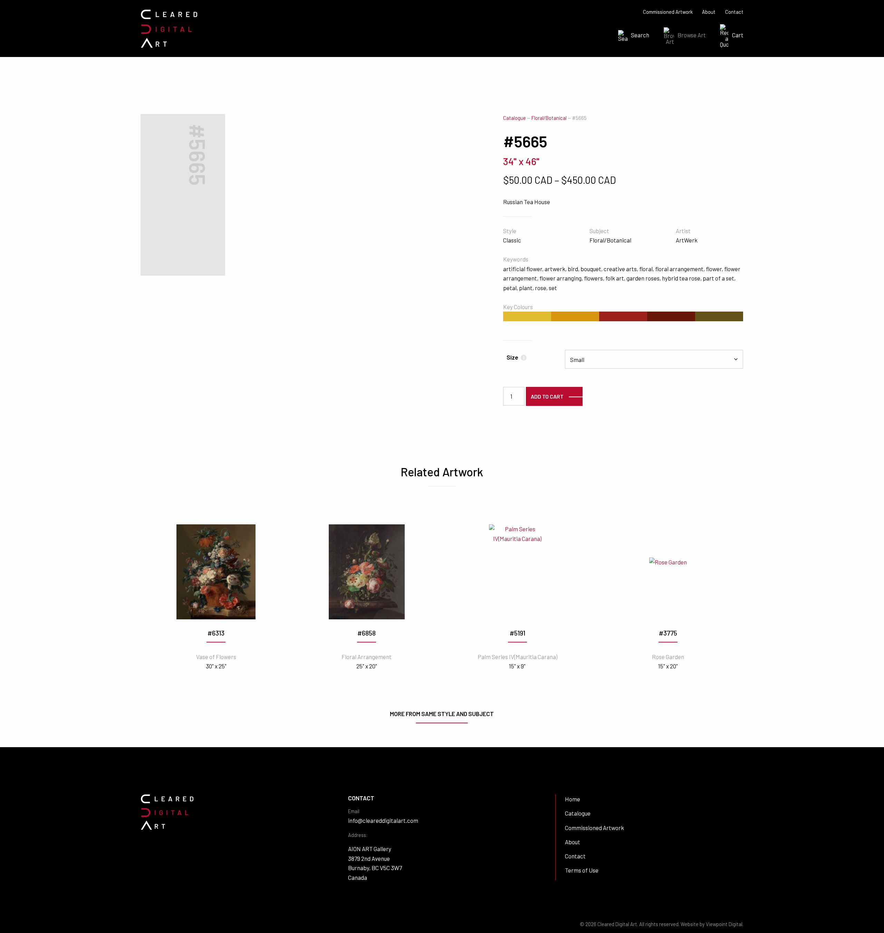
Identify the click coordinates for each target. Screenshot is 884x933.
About (708, 12)
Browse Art (692, 34)
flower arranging (560, 278)
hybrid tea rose (681, 278)
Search (640, 34)
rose (540, 287)
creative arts (620, 268)
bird (573, 268)
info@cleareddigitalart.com (383, 820)
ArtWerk (687, 240)
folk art (614, 278)
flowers (593, 278)
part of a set (718, 278)
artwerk (555, 268)
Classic (512, 240)
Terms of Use (581, 870)
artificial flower (522, 268)
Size (515, 357)
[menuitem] (631, 35)
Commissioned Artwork (668, 12)
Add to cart (547, 396)
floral (646, 268)
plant (525, 287)
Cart (737, 34)
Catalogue (514, 118)
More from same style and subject (442, 713)
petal (510, 287)
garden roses (643, 278)
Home (572, 799)
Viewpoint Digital (724, 924)
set (553, 287)
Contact (734, 12)
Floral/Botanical (549, 118)
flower (714, 268)
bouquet (590, 268)
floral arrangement (679, 268)
